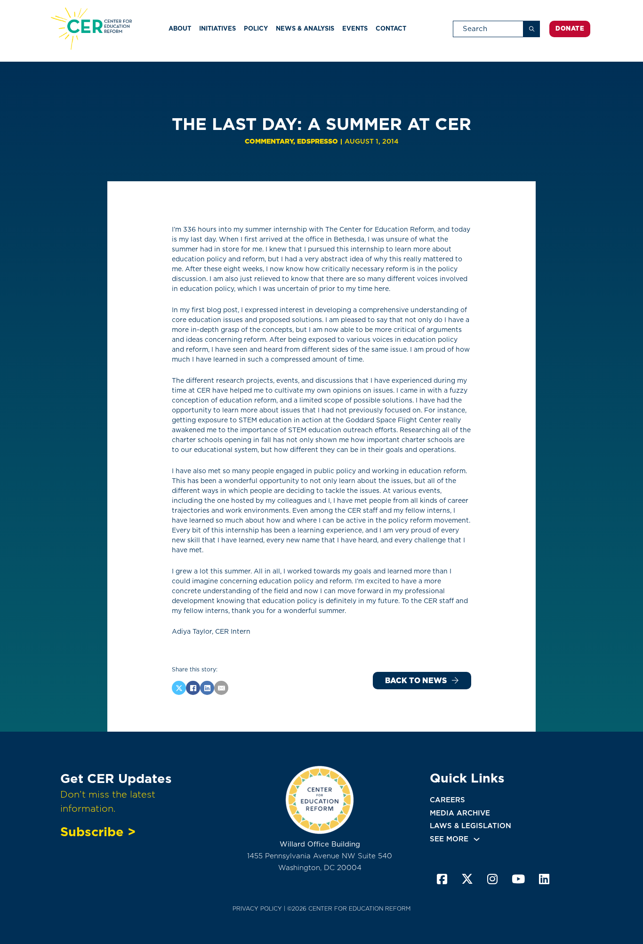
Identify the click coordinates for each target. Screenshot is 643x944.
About (180, 28)
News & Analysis (305, 28)
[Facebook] (193, 688)
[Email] (221, 688)
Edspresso (317, 141)
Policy (256, 28)
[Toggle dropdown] (476, 839)
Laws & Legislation (470, 826)
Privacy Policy (257, 908)
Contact (391, 28)
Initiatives (217, 28)
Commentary (269, 141)
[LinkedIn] (207, 688)
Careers (447, 800)
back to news (416, 680)
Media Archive (460, 813)
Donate (569, 28)
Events (355, 28)
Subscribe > (98, 831)
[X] (179, 688)
